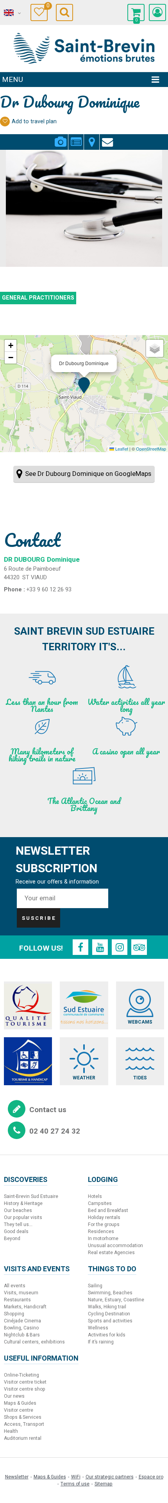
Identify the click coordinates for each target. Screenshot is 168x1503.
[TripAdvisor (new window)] (139, 947)
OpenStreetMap (151, 448)
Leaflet (121, 448)
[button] (136, 12)
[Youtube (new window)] (100, 947)
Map (91, 137)
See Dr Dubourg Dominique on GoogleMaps (88, 474)
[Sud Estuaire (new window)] (84, 1005)
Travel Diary (47, 7)
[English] (11, 13)
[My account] (157, 12)
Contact (107, 137)
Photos (60, 137)
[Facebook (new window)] (80, 947)
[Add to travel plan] (5, 121)
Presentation (76, 137)
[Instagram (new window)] (119, 947)
